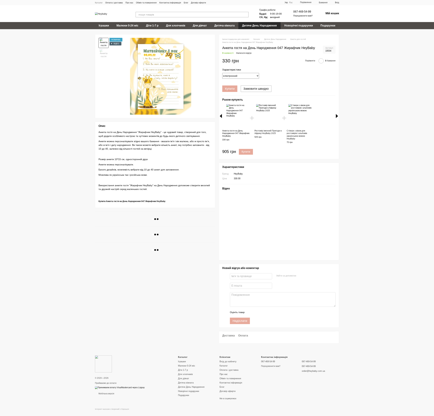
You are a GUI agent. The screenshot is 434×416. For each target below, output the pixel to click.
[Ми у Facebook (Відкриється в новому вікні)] (210, 2)
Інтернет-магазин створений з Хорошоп (112, 409)
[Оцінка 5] (272, 312)
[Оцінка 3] (261, 312)
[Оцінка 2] (255, 312)
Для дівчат (200, 25)
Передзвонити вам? (303, 16)
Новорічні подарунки (298, 25)
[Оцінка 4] (266, 312)
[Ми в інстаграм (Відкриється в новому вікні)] (219, 2)
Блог (186, 3)
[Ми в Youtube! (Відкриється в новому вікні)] (214, 2)
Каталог (99, 3)
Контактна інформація (170, 3)
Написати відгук (243, 53)
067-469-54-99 (302, 11)
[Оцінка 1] (250, 312)
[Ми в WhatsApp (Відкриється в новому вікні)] (223, 2)
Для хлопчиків (175, 25)
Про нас (129, 3)
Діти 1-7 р (152, 25)
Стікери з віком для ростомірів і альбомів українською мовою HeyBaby (297, 135)
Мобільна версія (106, 393)
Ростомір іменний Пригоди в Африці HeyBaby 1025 (268, 132)
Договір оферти (198, 3)
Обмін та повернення (146, 3)
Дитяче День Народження (259, 25)
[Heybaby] (103, 364)
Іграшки (104, 25)
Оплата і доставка (114, 3)
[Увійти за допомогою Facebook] (300, 276)
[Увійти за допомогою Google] (305, 276)
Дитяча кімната (224, 25)
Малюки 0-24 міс (127, 25)
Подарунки (327, 25)
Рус (291, 3)
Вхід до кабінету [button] (228, 361)
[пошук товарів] (246, 14)
